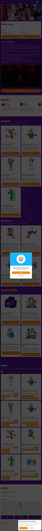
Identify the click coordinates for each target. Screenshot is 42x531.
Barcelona (21, 275)
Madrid (21, 272)
